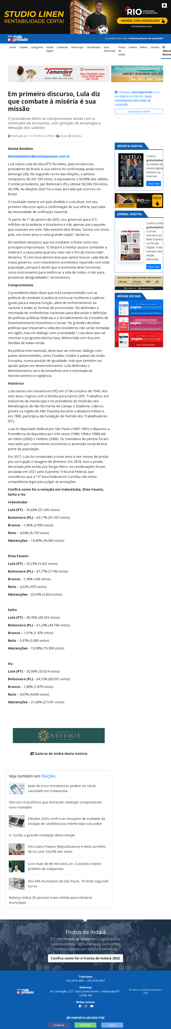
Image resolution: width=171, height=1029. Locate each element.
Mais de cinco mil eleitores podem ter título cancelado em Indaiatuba (62, 788)
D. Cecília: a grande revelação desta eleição (42, 835)
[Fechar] (164, 5)
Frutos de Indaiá (122, 51)
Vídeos (143, 47)
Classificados (94, 47)
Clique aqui (153, 183)
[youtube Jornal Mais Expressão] (91, 1006)
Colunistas (62, 47)
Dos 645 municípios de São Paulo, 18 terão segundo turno (68, 883)
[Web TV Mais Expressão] (139, 339)
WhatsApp (85, 1025)
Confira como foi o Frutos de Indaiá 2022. (86, 958)
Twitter (112, 1025)
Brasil (63, 136)
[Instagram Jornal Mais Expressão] (139, 324)
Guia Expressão (109, 49)
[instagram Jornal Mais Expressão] (85, 1006)
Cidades (23, 47)
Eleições (77, 136)
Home (12, 47)
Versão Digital (50, 49)
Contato (154, 47)
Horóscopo (77, 47)
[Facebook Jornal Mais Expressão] (139, 308)
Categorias (37, 47)
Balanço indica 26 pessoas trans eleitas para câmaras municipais (50, 900)
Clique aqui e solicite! (139, 111)
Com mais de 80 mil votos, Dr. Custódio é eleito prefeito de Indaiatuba (64, 866)
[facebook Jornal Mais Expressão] (80, 1006)
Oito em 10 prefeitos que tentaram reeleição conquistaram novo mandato (55, 804)
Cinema (133, 47)
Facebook (58, 1025)
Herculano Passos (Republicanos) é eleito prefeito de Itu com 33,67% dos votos (67, 849)
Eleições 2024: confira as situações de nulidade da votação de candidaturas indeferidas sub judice (66, 821)
